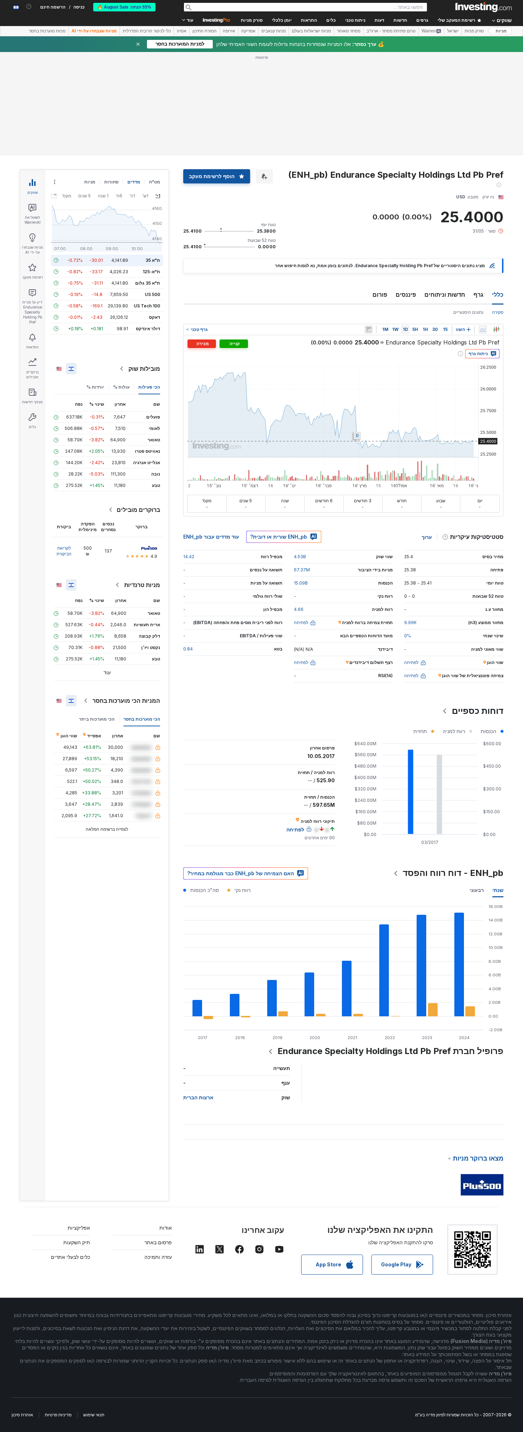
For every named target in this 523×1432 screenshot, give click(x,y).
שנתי (497, 890)
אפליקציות (79, 1228)
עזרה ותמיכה (158, 1257)
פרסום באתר (158, 1242)
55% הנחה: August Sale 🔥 (124, 7)
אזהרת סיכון (22, 1414)
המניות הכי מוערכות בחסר (126, 700)
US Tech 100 (147, 305)
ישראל (453, 30)
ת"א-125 (151, 271)
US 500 (152, 294)
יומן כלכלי (282, 20)
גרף (479, 294)
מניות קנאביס (274, 30)
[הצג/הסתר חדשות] (369, 329)
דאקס (154, 317)
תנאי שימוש (93, 1414)
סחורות (111, 182)
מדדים (133, 182)
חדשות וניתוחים (444, 294)
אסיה (181, 30)
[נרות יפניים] (496, 329)
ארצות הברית (198, 1097)
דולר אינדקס (148, 328)
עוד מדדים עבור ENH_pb (211, 537)
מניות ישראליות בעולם (311, 30)
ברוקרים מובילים (138, 509)
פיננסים (406, 294)
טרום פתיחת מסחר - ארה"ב (391, 30)
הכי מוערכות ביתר (97, 719)
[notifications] (29, 6)
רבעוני (477, 890)
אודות (165, 1228)
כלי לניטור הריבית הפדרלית (147, 30)
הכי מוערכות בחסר (141, 719)
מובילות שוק (144, 368)
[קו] (483, 329)
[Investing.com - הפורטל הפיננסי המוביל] (483, 7)
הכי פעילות (149, 387)
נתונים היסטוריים (468, 312)
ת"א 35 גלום (147, 283)
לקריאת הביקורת (64, 550)
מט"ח (154, 182)
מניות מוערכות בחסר (47, 30)
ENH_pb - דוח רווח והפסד (453, 873)
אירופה (229, 30)
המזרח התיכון (204, 30)
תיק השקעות (76, 1242)
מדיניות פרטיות (58, 1414)
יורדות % (95, 387)
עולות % (121, 387)
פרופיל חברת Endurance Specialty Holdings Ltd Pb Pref (390, 1051)
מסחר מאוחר (348, 30)
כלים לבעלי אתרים (70, 1257)
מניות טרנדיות (142, 584)
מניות (501, 30)
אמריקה (248, 30)
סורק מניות (252, 20)
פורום (380, 294)
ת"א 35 (153, 260)
